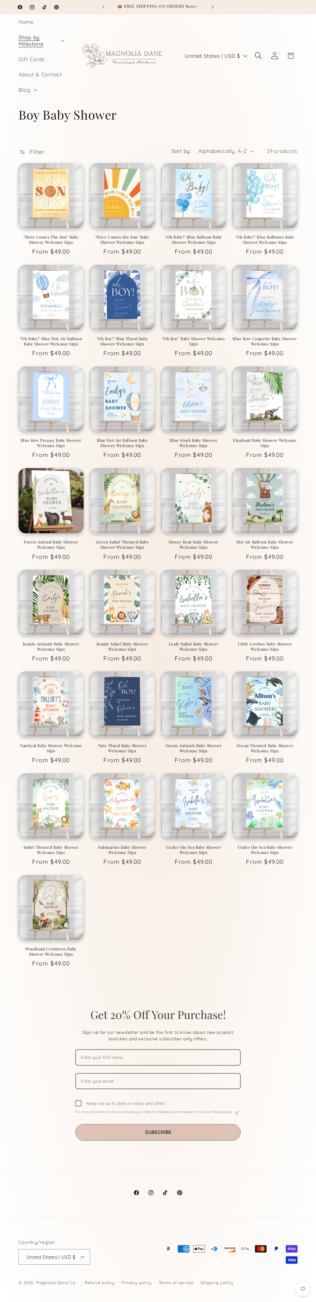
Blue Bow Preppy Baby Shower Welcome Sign (51, 443)
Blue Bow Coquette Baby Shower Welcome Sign (265, 341)
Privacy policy (137, 1282)
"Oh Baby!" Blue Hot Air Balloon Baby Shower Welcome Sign (51, 341)
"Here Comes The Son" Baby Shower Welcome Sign (51, 240)
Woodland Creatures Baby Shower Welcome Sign (51, 951)
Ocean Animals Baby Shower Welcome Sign (194, 748)
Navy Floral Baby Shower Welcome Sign (122, 748)
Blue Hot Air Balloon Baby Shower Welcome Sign (122, 443)
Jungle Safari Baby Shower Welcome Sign (122, 646)
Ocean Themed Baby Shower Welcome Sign (265, 748)
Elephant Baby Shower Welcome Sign (265, 443)
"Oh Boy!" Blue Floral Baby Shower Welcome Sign (122, 341)
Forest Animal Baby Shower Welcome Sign (51, 544)
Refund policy (99, 1282)
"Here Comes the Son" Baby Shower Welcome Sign (122, 240)
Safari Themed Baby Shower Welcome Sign (51, 850)
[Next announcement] (212, 7)
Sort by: (181, 151)
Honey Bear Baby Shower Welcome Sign (193, 544)
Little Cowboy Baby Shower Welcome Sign (265, 646)
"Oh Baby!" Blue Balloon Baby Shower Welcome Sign (193, 240)
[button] (41, 40)
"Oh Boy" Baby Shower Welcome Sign (193, 341)
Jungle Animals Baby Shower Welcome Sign (51, 646)
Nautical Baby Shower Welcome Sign (51, 748)
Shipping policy (217, 1282)
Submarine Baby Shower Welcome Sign (122, 850)
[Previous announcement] (103, 7)
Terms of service (176, 1282)
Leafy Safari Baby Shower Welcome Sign (193, 646)
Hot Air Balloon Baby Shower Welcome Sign (264, 544)
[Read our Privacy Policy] (237, 1113)
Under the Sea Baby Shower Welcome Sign (193, 850)
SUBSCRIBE (158, 1132)
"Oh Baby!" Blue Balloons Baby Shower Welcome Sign (264, 240)
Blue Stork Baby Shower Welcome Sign (193, 443)
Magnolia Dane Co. (56, 1282)
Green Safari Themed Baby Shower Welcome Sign (122, 544)
